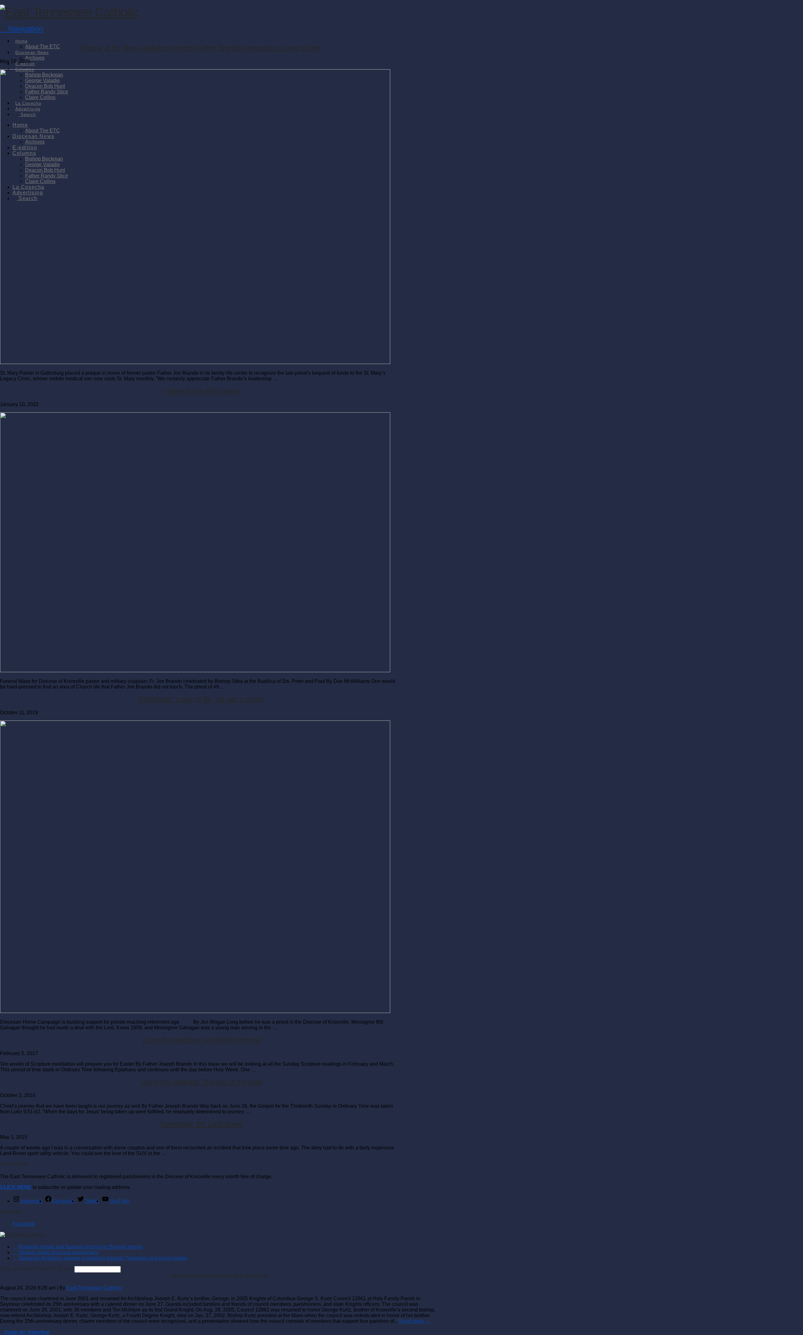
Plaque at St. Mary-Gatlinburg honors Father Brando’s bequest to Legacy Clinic (201, 48)
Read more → (414, 1321)
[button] (21, 28)
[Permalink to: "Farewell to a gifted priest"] (195, 670)
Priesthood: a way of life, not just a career (201, 699)
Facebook (10, 1211)
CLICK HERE (15, 1187)
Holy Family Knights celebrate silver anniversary (219, 1275)
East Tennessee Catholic (94, 1287)
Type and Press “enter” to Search (36, 1269)
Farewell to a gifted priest (201, 391)
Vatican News (30, 1234)
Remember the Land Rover (201, 1124)
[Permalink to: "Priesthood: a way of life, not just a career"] (195, 1011)
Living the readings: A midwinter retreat (201, 1040)
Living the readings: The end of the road (201, 1082)
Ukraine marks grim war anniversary (58, 1252)
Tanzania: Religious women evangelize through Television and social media (102, 1258)
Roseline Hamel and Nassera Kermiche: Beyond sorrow (80, 1246)
